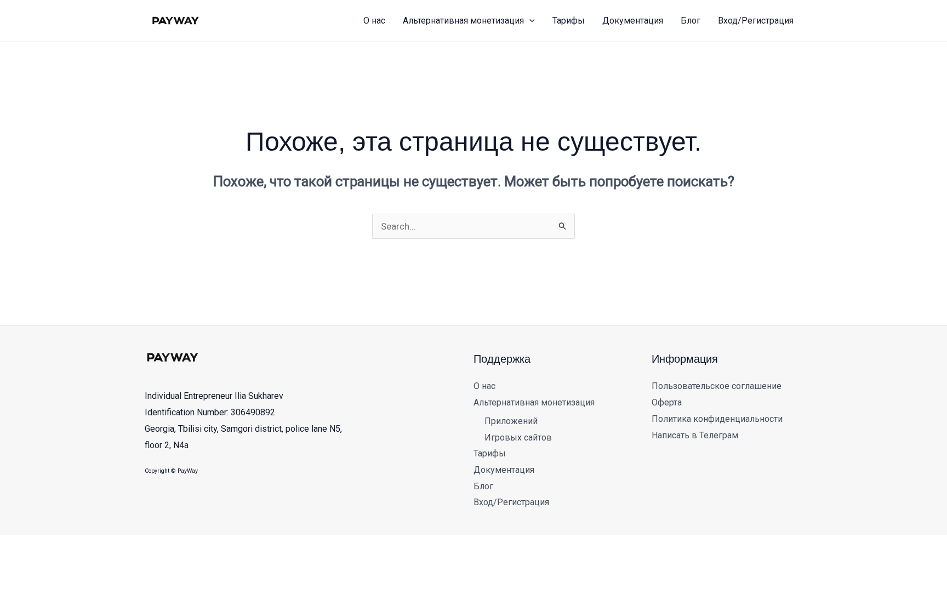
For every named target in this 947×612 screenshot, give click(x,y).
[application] (529, 21)
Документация (504, 470)
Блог (483, 486)
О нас (484, 386)
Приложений (511, 421)
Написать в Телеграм (695, 435)
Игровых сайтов (518, 437)
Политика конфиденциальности (717, 419)
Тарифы (490, 453)
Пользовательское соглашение (716, 386)
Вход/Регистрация (511, 502)
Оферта (667, 402)
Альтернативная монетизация (534, 402)
